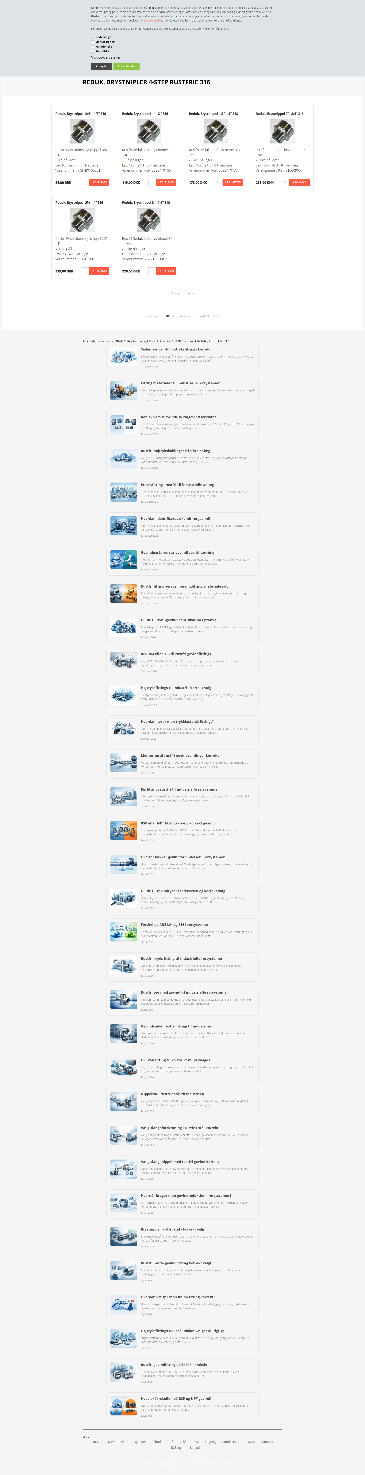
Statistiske (102, 51)
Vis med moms (188, 316)
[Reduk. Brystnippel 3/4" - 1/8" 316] (82, 131)
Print (215, 316)
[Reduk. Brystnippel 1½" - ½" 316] (216, 131)
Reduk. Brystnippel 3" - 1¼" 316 (146, 202)
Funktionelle (103, 46)
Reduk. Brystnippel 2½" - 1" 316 (79, 202)
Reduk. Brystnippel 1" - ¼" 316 (145, 113)
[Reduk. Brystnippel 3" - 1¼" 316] (149, 219)
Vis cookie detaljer (106, 57)
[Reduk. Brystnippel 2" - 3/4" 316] (282, 131)
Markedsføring (105, 42)
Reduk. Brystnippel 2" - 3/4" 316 (279, 113)
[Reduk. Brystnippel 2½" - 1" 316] (82, 219)
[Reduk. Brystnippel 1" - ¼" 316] (149, 131)
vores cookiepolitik (151, 20)
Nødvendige (103, 37)
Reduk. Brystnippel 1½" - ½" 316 (213, 113)
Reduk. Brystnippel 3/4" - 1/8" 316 (80, 113)
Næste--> (191, 293)
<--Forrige (174, 293)
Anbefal (204, 316)
